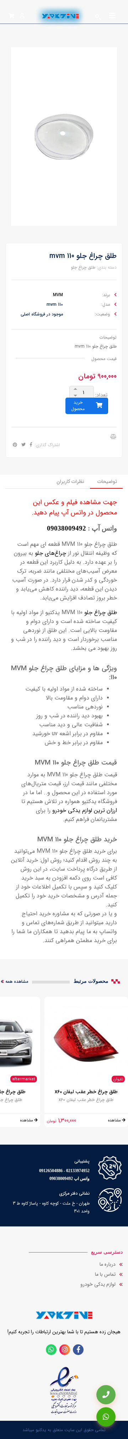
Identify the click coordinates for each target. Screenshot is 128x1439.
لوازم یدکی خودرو (98, 1284)
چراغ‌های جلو (50, 553)
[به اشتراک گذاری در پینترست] (14, 445)
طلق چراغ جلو (83, 267)
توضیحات (107, 482)
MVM (58, 295)
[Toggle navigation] (112, 17)
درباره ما (108, 1264)
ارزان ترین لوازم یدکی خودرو (84, 810)
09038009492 (66, 528)
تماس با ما (105, 1274)
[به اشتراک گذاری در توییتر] (22, 445)
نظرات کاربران (70, 482)
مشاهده (115, 1120)
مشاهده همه (16, 981)
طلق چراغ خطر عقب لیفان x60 (86, 1092)
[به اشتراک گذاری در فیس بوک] (30, 445)
